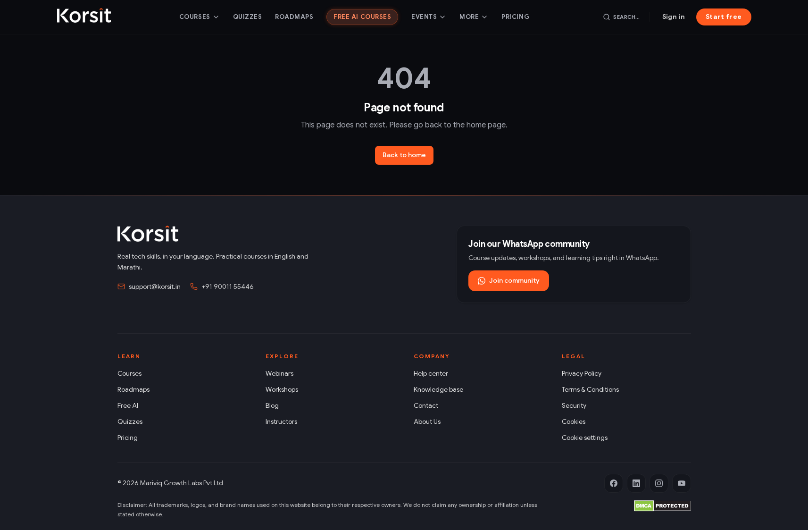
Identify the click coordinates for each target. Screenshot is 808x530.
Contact (426, 405)
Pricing (515, 17)
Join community (514, 280)
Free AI (127, 405)
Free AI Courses (362, 17)
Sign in (673, 16)
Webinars (279, 373)
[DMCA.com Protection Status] (662, 506)
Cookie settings (585, 437)
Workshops (282, 389)
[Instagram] (659, 483)
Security (574, 405)
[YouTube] (681, 483)
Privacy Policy (581, 373)
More (469, 17)
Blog (272, 405)
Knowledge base (438, 389)
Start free (724, 16)
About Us (427, 421)
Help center (431, 373)
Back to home (404, 155)
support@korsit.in (155, 286)
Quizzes (247, 17)
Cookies (573, 421)
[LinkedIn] (636, 483)
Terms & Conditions (590, 389)
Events (424, 17)
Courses (194, 17)
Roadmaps (294, 17)
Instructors (281, 421)
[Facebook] (613, 483)
